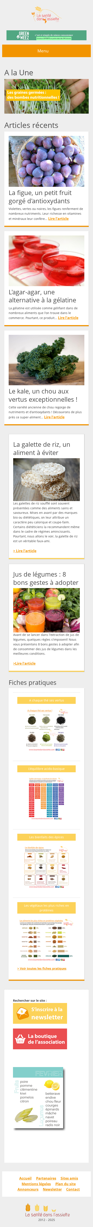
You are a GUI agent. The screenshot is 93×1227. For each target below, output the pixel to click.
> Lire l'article (24, 550)
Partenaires (46, 1178)
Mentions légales (36, 1184)
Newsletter (52, 1189)
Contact (73, 1189)
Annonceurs (28, 1189)
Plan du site (65, 1184)
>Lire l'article (24, 663)
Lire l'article (58, 218)
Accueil (25, 1178)
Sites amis (69, 1178)
